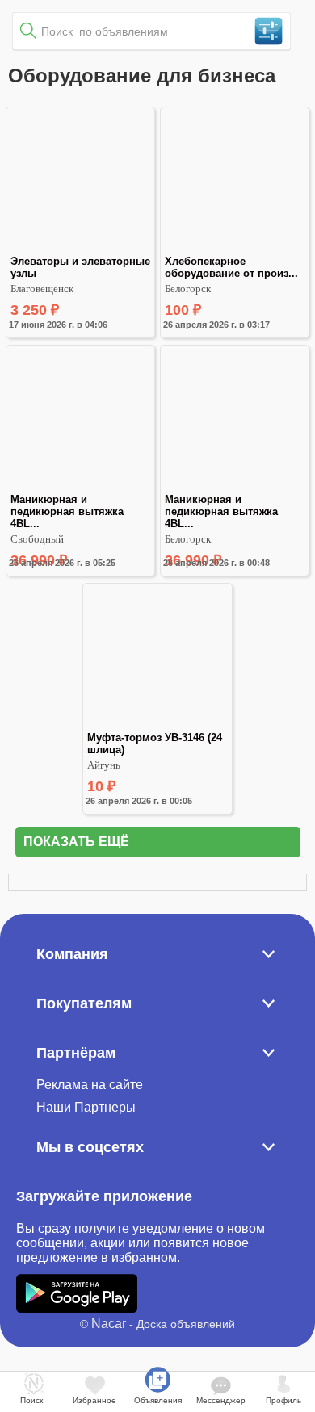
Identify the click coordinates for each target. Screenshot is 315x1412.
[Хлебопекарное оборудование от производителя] (235, 248)
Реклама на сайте (89, 1084)
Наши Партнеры (86, 1107)
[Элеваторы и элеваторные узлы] (80, 248)
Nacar (108, 1323)
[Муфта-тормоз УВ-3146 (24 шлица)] (157, 724)
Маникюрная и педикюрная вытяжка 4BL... (68, 511)
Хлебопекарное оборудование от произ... (231, 267)
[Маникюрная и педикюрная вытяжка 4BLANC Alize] (80, 486)
